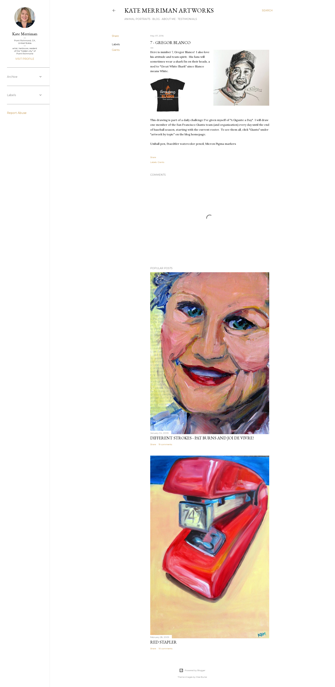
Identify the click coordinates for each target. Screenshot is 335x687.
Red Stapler (163, 642)
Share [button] (115, 36)
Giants (116, 50)
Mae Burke (201, 677)
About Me (169, 19)
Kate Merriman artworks (169, 10)
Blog (156, 19)
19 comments (165, 444)
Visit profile (24, 58)
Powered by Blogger (195, 670)
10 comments (165, 648)
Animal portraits (137, 19)
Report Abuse (17, 113)
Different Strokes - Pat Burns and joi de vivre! (202, 438)
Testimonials (187, 19)
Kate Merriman (24, 33)
